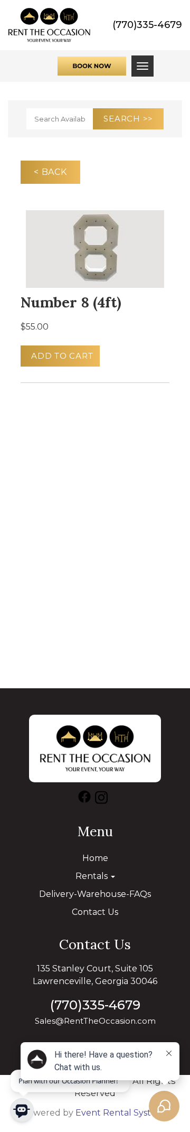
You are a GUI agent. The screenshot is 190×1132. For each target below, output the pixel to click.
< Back (50, 172)
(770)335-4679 (147, 25)
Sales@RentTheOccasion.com (95, 1021)
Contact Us (95, 912)
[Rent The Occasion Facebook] (84, 799)
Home (95, 858)
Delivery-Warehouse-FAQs (95, 894)
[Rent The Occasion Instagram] (101, 799)
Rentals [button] (92, 876)
